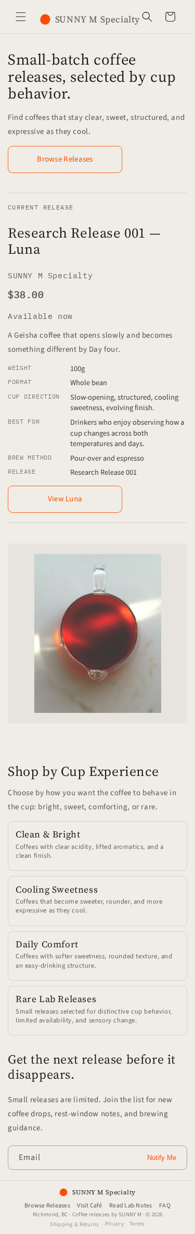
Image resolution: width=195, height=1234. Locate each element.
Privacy (114, 1224)
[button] (20, 16)
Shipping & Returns (74, 1224)
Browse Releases (65, 159)
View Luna (65, 498)
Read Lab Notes (130, 1206)
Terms (137, 1224)
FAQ (165, 1206)
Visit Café (89, 1206)
